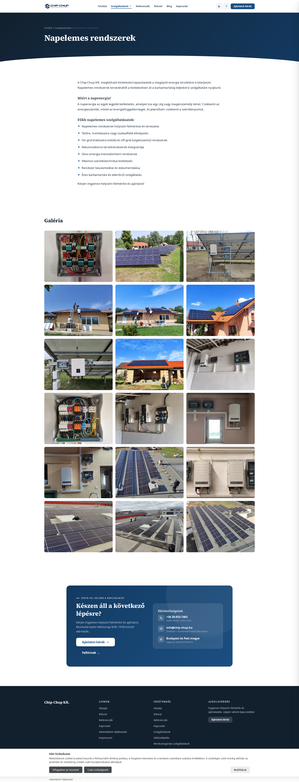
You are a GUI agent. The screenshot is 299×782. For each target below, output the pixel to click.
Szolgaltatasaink (63, 27)
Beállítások (240, 769)
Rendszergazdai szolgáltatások (171, 743)
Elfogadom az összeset (66, 769)
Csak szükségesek (98, 769)
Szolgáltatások (120, 6)
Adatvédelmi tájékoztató (113, 731)
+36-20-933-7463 (177, 617)
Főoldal (102, 6)
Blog (169, 6)
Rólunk (158, 6)
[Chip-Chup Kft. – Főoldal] (57, 6)
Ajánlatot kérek (243, 6)
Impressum (105, 737)
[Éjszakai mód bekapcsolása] (219, 6)
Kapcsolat (182, 6)
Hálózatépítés (161, 737)
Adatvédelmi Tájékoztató (61, 779)
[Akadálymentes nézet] (226, 6)
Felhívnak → (91, 653)
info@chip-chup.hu (179, 628)
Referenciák (143, 6)
